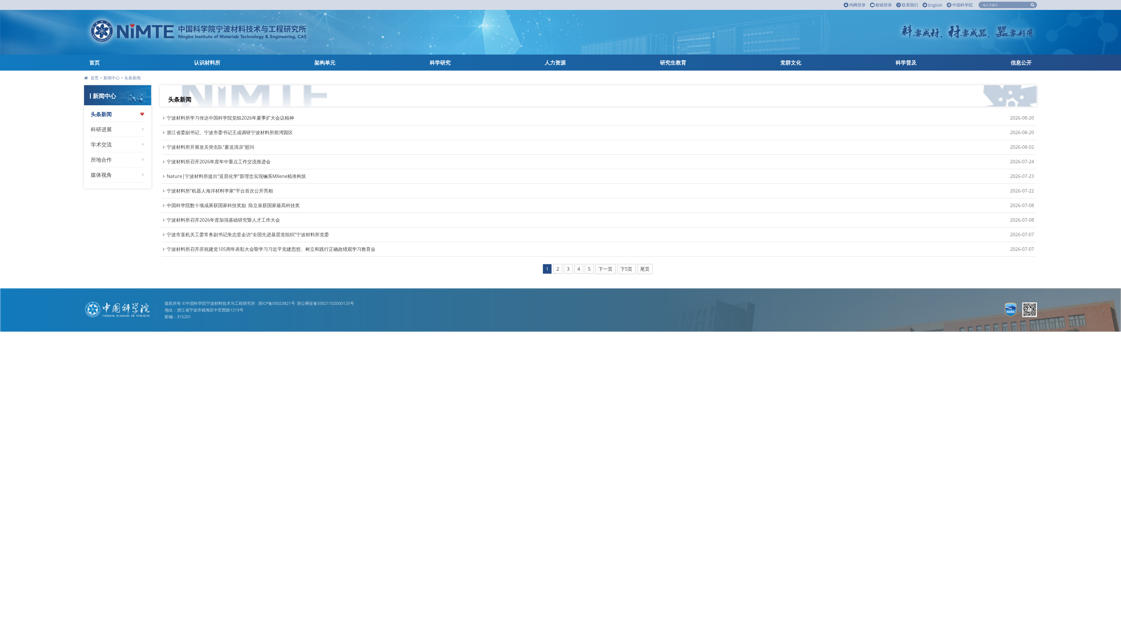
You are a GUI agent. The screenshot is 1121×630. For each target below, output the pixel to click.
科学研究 (440, 62)
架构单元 (324, 62)
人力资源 (555, 62)
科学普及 (906, 62)
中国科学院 (962, 5)
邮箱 (883, 5)
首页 (94, 62)
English (935, 5)
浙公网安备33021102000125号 (325, 303)
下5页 (626, 269)
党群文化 (790, 62)
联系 (910, 5)
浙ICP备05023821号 (276, 303)
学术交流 (101, 144)
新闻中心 (111, 77)
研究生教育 (673, 62)
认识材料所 (207, 62)
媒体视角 (101, 174)
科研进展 (101, 129)
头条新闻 (132, 77)
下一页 (605, 269)
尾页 (645, 269)
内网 (857, 5)
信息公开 (1021, 62)
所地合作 (101, 159)
